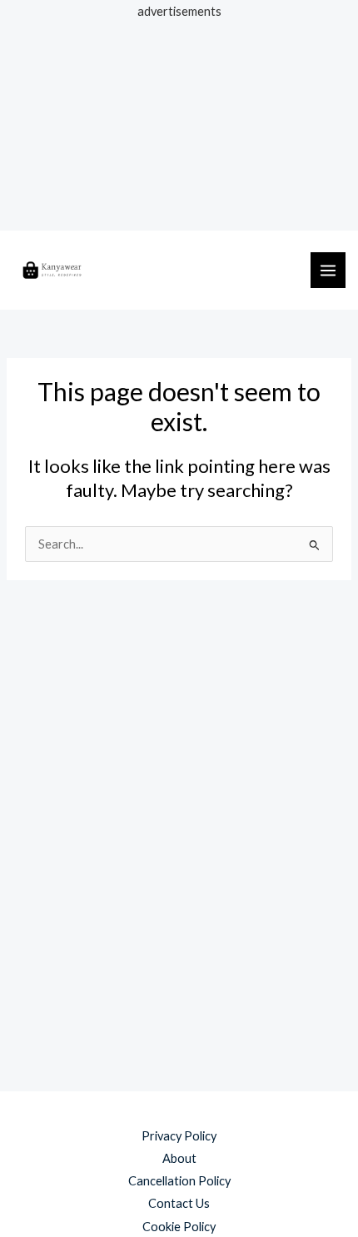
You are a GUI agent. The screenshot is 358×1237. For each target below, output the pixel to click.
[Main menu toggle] (328, 269)
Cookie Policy (179, 1227)
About (179, 1158)
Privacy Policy (179, 1136)
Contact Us (179, 1203)
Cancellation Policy (179, 1181)
